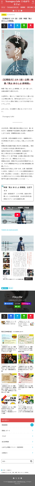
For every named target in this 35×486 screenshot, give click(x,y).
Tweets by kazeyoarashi (9, 230)
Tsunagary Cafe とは (12, 7)
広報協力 (4, 14)
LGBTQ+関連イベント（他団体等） (13, 447)
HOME (3, 470)
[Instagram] (19, 11)
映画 (11, 288)
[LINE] (21, 11)
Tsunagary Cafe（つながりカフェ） (17, 2)
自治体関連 (5, 442)
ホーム (3, 7)
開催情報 (23, 7)
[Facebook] (13, 11)
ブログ (4, 436)
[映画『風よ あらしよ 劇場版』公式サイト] (17, 193)
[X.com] (16, 11)
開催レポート (6, 431)
